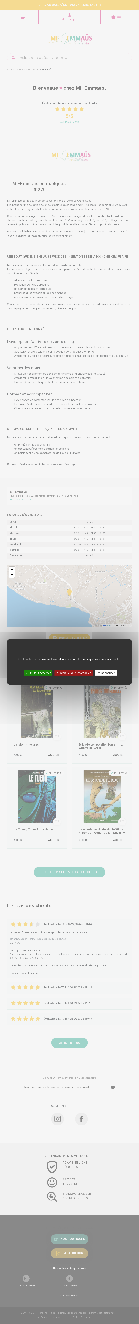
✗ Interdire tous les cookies (73, 673)
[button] (12, 569)
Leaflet (109, 625)
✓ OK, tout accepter (38, 673)
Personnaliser (106, 673)
